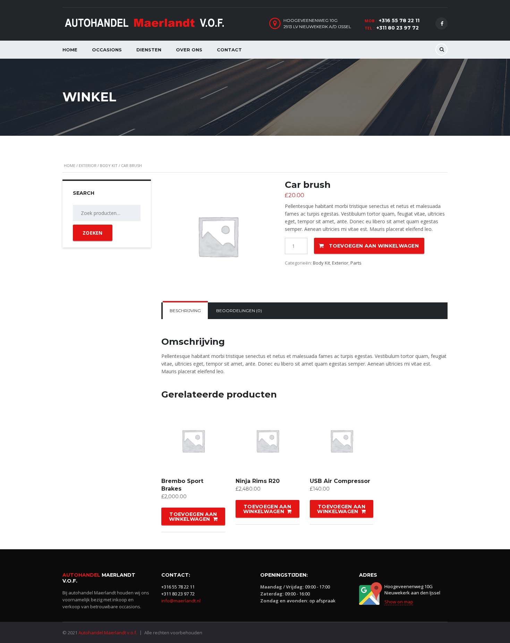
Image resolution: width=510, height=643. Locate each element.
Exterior (87, 165)
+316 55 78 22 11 (399, 20)
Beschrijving (185, 310)
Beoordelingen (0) (239, 310)
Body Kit (109, 165)
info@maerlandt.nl (181, 601)
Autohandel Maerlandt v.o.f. (107, 632)
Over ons (189, 49)
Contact (229, 49)
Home (69, 49)
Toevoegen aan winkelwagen (374, 246)
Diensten (148, 49)
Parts (356, 263)
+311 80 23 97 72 (397, 28)
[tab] (185, 310)
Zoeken (93, 232)
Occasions (107, 49)
